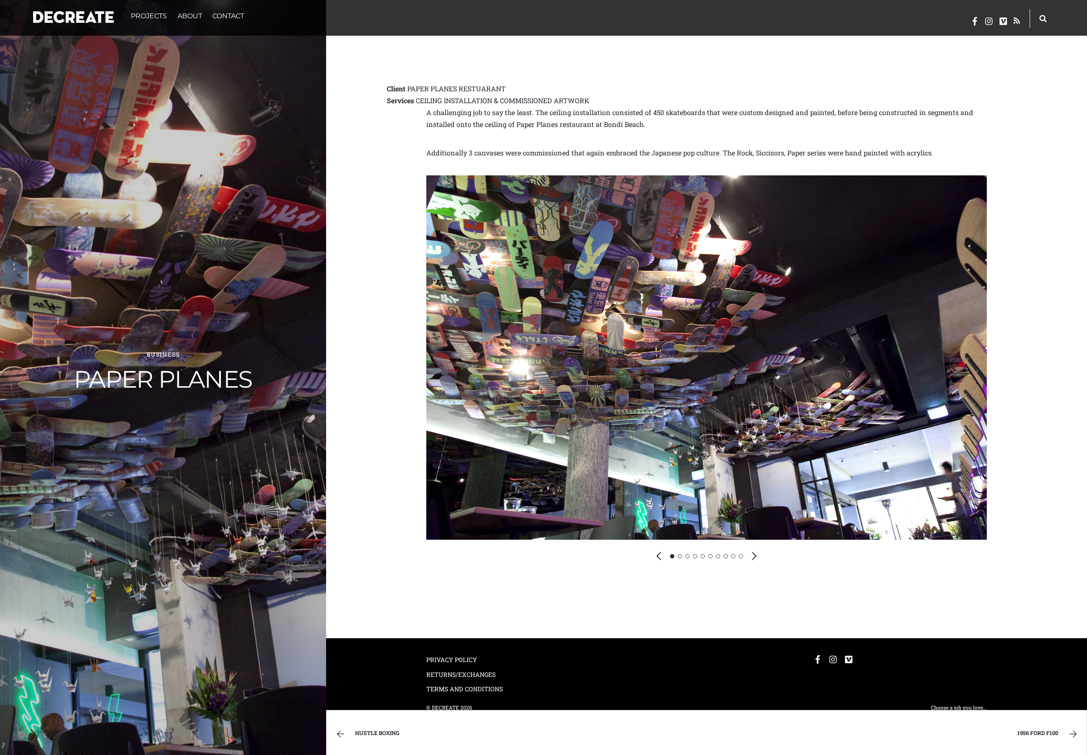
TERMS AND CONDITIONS (464, 689)
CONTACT (228, 16)
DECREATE (445, 707)
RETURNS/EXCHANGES (461, 674)
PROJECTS (149, 16)
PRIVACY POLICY (451, 660)
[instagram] (989, 19)
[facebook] (975, 19)
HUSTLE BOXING (377, 733)
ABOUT (189, 16)
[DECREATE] (73, 17)
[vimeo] (1004, 19)
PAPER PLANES (163, 379)
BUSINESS (163, 354)
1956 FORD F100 (1037, 733)
